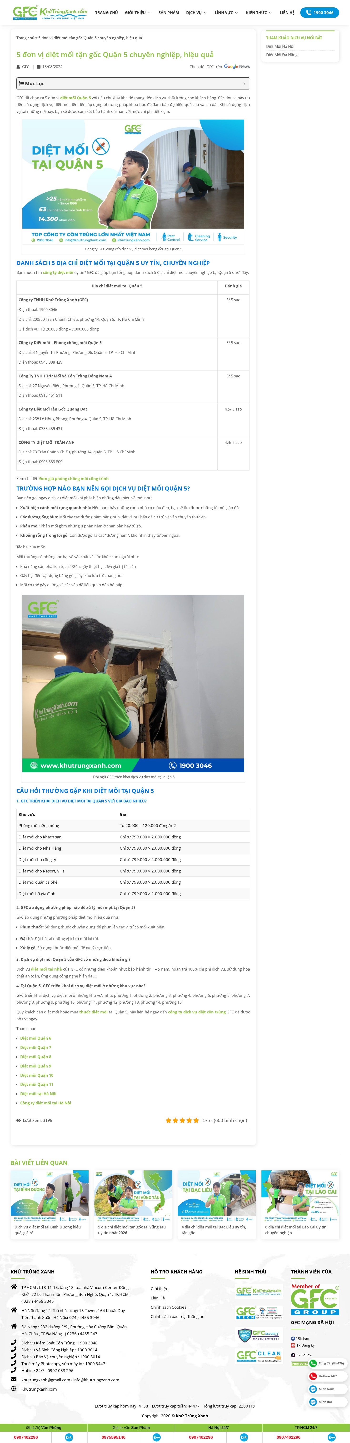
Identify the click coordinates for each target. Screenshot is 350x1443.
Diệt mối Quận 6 (35, 1038)
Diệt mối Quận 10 (36, 1075)
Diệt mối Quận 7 (35, 1047)
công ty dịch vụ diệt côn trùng (197, 1012)
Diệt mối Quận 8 (35, 1056)
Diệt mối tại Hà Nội (38, 1093)
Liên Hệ (158, 1298)
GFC (25, 66)
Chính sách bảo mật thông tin (177, 1316)
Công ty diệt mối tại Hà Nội (45, 1103)
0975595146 (113, 1437)
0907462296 (26, 1437)
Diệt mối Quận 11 (36, 1084)
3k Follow (304, 1355)
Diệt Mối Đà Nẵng (282, 54)
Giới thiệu (159, 1288)
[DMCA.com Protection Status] (305, 1363)
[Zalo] (69, 1437)
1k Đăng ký (305, 1345)
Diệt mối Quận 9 (35, 1066)
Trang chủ (25, 37)
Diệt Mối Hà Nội (280, 46)
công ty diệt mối (58, 272)
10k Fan (302, 1338)
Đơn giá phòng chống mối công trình (74, 478)
